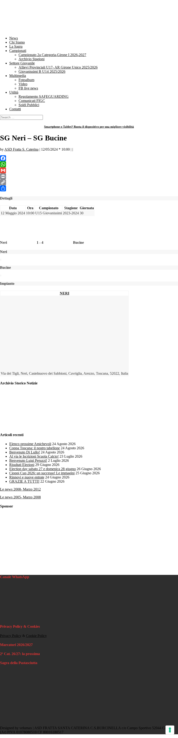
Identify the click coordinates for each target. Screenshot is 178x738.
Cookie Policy (36, 636)
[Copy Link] (89, 182)
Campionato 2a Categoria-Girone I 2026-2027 (52, 55)
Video (23, 84)
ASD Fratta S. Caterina (21, 149)
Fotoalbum (26, 80)
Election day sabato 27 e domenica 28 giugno (42, 469)
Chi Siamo (17, 42)
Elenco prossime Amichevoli (30, 444)
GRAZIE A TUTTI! (24, 481)
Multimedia (17, 76)
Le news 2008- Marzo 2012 (20, 489)
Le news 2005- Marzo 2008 (20, 497)
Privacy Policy (10, 636)
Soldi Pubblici (29, 105)
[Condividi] (89, 188)
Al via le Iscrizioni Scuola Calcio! (34, 456)
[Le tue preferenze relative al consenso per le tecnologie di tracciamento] (169, 729)
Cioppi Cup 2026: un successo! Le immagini (42, 473)
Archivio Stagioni (31, 59)
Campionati (17, 51)
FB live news (28, 88)
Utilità (13, 92)
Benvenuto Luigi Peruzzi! (28, 460)
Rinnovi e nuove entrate (26, 477)
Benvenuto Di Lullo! (24, 452)
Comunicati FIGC (32, 101)
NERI (64, 293)
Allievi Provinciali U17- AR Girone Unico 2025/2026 (58, 67)
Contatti (15, 109)
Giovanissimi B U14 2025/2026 (42, 71)
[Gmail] (89, 170)
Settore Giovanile (22, 63)
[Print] (89, 176)
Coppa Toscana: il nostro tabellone (34, 448)
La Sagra (15, 46)
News (13, 38)
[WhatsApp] (89, 164)
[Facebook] (89, 158)
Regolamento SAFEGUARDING (44, 96)
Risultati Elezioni (21, 465)
